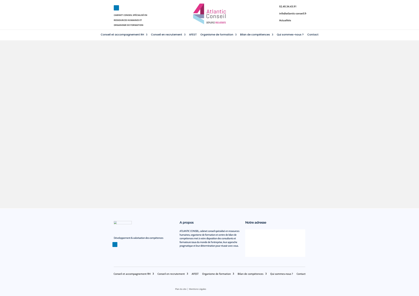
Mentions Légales (197, 289)
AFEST (193, 35)
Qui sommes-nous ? (290, 35)
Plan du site (180, 289)
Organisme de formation (216, 35)
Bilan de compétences (255, 35)
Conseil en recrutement (166, 35)
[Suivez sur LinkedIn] (116, 7)
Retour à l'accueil (210, 85)
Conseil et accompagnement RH (122, 35)
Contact (313, 35)
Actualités (285, 20)
